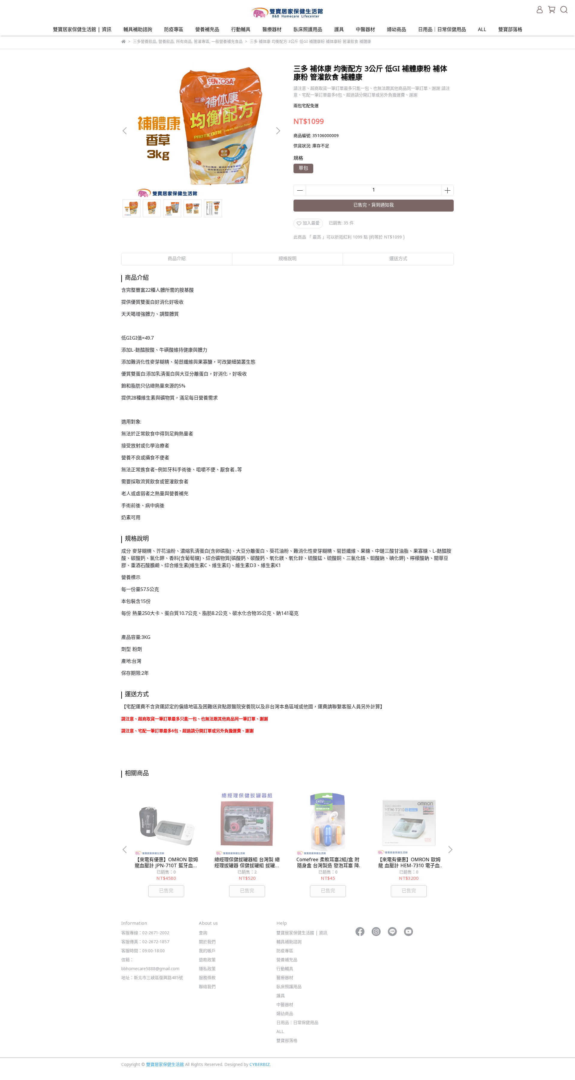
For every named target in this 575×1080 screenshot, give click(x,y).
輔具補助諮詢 (137, 30)
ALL (482, 30)
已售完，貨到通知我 (373, 205)
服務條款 (207, 978)
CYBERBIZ (259, 1064)
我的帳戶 (207, 951)
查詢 (203, 933)
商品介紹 (177, 259)
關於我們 (207, 942)
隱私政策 (207, 969)
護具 (339, 30)
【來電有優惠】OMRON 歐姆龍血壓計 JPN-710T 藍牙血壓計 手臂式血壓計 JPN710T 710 (166, 863)
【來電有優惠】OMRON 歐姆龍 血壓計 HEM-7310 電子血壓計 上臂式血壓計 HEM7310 (409, 863)
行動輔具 (240, 30)
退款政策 (207, 960)
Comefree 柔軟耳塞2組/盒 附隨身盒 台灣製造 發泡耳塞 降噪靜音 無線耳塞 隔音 (327, 863)
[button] (278, 130)
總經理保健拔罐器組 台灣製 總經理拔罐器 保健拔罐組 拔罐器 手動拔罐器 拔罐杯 (247, 863)
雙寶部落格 (510, 30)
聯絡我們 (207, 987)
